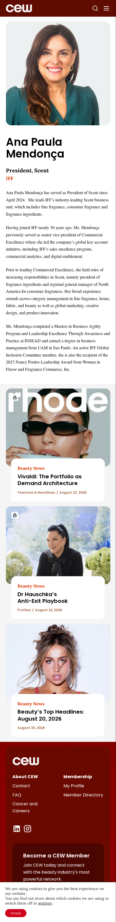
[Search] (95, 8)
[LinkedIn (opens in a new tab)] (16, 828)
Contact (21, 786)
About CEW (25, 777)
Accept (16, 913)
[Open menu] (106, 8)
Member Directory (83, 795)
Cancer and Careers (24, 807)
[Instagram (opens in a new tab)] (27, 828)
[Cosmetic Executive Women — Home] (19, 8)
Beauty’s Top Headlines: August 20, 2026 (51, 715)
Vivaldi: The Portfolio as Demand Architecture (50, 480)
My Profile (73, 786)
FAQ (16, 795)
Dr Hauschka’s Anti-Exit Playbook (43, 597)
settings (45, 903)
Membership (77, 777)
